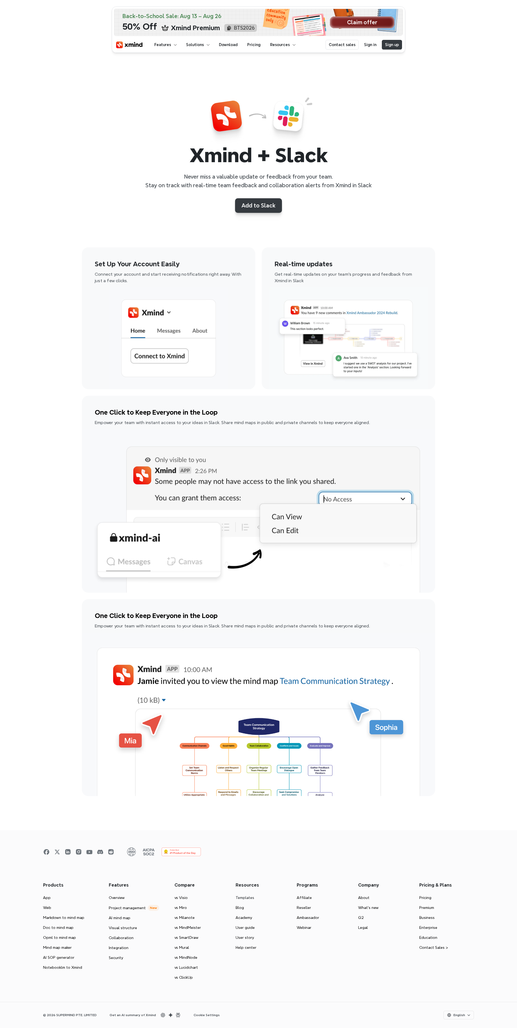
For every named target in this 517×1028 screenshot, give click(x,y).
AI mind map (119, 918)
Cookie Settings (207, 1015)
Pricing (425, 897)
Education (428, 937)
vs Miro (180, 907)
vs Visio (181, 897)
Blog (240, 907)
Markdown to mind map (63, 917)
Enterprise (428, 927)
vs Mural (181, 947)
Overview (117, 897)
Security (116, 958)
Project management (127, 908)
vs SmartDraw (186, 937)
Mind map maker (57, 947)
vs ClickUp (183, 977)
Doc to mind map (58, 927)
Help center (246, 947)
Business (427, 917)
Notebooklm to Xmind (62, 967)
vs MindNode (185, 957)
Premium (426, 907)
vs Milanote (184, 917)
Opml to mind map (59, 937)
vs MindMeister (187, 927)
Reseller (304, 907)
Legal (363, 927)
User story (245, 937)
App (47, 897)
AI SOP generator (58, 957)
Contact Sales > (433, 947)
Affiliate (304, 897)
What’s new (368, 907)
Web (47, 907)
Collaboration (121, 938)
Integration (118, 948)
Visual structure (123, 928)
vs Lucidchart (186, 967)
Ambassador (308, 917)
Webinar (304, 927)
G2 (361, 917)
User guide (245, 927)
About (363, 897)
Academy (244, 917)
